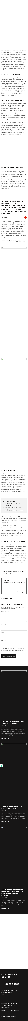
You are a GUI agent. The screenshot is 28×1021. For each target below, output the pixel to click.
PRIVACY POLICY (5, 1010)
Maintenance (7, 573)
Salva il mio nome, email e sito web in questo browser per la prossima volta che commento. (13, 650)
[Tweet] (25, 217)
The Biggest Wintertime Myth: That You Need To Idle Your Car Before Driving (12, 892)
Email (3, 633)
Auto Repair (6, 571)
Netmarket (12, 1016)
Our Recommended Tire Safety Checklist (11, 807)
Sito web (3, 640)
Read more (5, 738)
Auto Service (13, 571)
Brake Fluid (21, 571)
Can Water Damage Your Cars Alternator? (12, 722)
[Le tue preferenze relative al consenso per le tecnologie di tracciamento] (1, 765)
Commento (5, 611)
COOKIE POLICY (15, 1010)
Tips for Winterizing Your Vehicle (14, 511)
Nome (3, 625)
